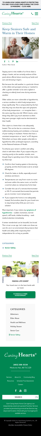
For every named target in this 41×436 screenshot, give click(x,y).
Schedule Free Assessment (20, 294)
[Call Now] (32, 14)
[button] (36, 13)
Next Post (35, 23)
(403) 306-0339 (20, 365)
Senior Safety (10, 248)
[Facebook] (16, 390)
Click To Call (12, 433)
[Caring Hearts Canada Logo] (12, 14)
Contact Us (31, 433)
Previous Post (7, 23)
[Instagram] (25, 390)
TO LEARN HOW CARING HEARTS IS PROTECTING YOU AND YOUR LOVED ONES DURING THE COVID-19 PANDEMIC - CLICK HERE (20, 4)
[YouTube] (20, 390)
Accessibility (18, 425)
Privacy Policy (27, 425)
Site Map (11, 425)
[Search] (37, 397)
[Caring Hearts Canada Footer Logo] (21, 355)
